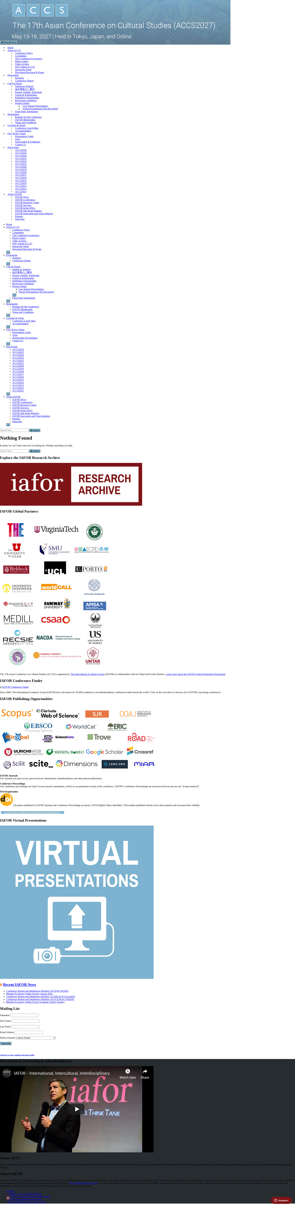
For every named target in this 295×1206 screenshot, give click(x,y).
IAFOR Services (23, 205)
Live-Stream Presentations (35, 106)
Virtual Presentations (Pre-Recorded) (40, 108)
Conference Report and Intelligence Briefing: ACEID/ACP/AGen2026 (40, 996)
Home (11, 47)
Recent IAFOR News (19, 985)
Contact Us (20, 144)
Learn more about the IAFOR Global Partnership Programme (195, 674)
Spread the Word (23, 69)
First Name (5, 1021)
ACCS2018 (21, 172)
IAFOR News (22, 197)
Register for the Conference (28, 117)
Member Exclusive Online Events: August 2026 (29, 993)
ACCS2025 (21, 153)
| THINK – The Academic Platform (24, 1194)
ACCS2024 (21, 155)
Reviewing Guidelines (26, 100)
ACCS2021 (21, 164)
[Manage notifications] (8, 1198)
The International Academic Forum (87, 674)
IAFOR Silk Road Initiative (28, 211)
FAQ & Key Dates (17, 133)
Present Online (22, 103)
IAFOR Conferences (25, 199)
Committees (21, 56)
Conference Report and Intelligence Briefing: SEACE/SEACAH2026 (40, 999)
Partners (19, 216)
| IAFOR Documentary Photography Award (28, 1196)
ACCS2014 (21, 183)
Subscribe (20, 219)
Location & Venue (16, 125)
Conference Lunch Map (26, 128)
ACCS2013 (21, 186)
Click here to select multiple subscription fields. (17, 1055)
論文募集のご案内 (25, 89)
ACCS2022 (21, 161)
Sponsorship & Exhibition (27, 142)
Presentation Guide (24, 136)
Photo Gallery (22, 61)
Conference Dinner (24, 80)
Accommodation (23, 131)
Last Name (5, 1026)
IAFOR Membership (25, 119)
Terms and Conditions (25, 122)
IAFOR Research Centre (27, 202)
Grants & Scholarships (26, 95)
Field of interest (7, 1037)
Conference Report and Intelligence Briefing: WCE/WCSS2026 (37, 991)
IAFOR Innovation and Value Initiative (34, 213)
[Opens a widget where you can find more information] (281, 1200)
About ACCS (14, 50)
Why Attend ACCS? (25, 67)
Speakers (19, 78)
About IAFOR (15, 194)
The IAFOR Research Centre (83, 1183)
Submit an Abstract (24, 86)
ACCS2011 (20, 191)
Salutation (5, 1015)
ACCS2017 (21, 175)
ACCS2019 (21, 169)
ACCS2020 (21, 166)
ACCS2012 (21, 188)
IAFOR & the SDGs (25, 208)
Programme (13, 75)
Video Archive (22, 64)
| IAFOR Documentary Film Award (23, 1199)
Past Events (13, 147)
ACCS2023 (21, 158)
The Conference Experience (28, 58)
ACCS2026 (21, 150)
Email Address (7, 1032)
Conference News (24, 53)
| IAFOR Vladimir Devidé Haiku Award (26, 1202)
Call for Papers (15, 83)
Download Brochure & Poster (29, 72)
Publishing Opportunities (27, 97)
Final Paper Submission (26, 111)
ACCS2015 (21, 180)
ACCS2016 (21, 177)
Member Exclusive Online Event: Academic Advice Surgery (35, 1002)
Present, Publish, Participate (28, 92)
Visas (17, 139)
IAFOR (10, 1191)
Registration (13, 114)
